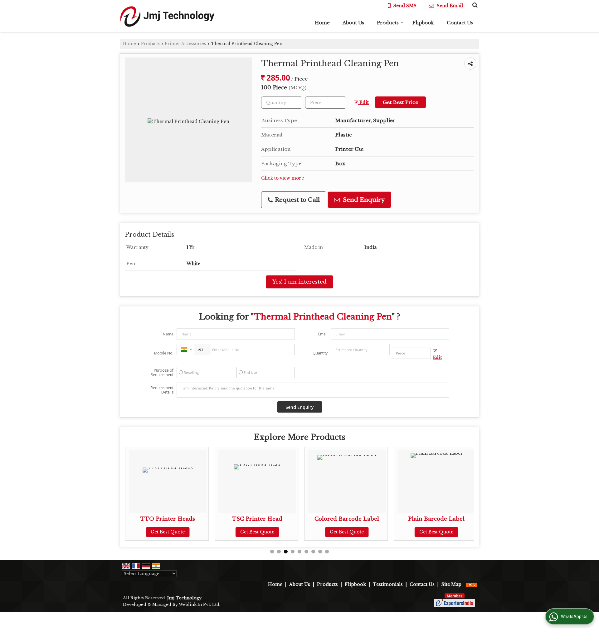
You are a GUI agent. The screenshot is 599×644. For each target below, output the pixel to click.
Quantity (320, 353)
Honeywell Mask (450, 519)
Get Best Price (400, 102)
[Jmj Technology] (167, 16)
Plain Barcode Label (360, 519)
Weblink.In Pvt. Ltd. (199, 604)
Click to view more (282, 178)
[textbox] (325, 103)
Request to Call (296, 199)
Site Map (451, 584)
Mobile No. (163, 353)
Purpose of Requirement (162, 372)
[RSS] (471, 584)
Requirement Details (162, 390)
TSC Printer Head (181, 519)
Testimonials (388, 584)
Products (388, 23)
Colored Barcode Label (271, 519)
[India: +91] (185, 349)
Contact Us (460, 23)
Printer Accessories (185, 43)
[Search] (474, 5)
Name (168, 334)
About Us (353, 23)
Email (323, 334)
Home (322, 23)
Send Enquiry (363, 199)
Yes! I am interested (299, 282)
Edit (363, 102)
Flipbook (423, 23)
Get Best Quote (181, 532)
